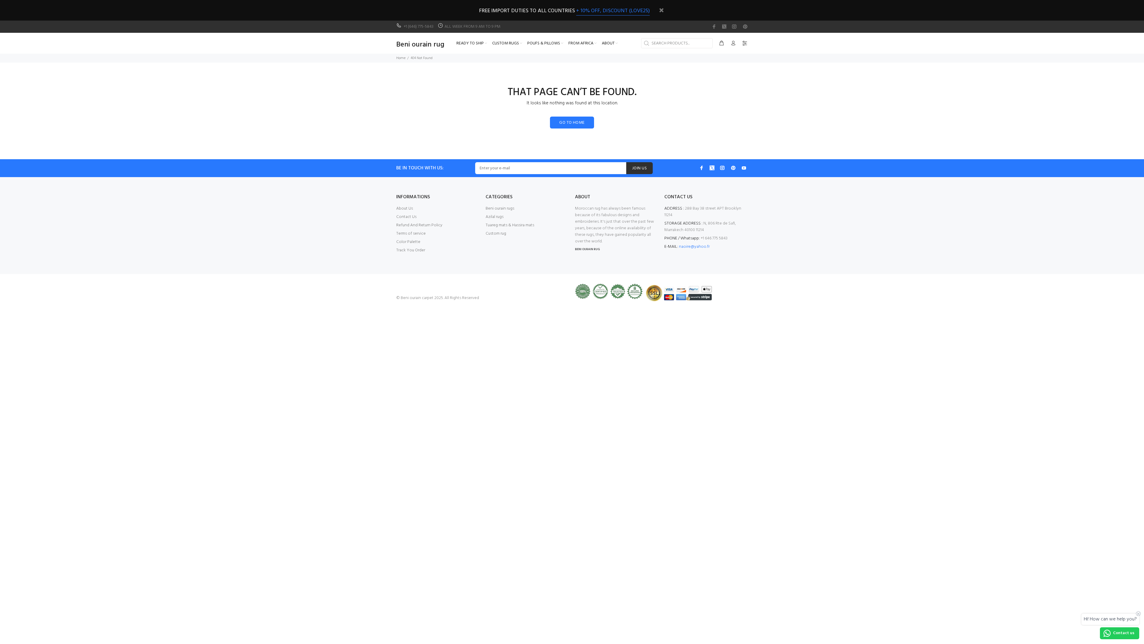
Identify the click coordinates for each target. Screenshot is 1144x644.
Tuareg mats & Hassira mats (510, 225)
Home (400, 58)
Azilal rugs (494, 216)
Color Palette (408, 242)
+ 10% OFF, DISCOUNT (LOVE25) (613, 11)
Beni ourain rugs (500, 208)
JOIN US (639, 168)
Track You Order (410, 250)
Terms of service (411, 233)
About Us (404, 208)
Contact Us (406, 216)
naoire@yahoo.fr (694, 246)
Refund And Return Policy (419, 225)
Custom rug (496, 233)
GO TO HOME (572, 122)
